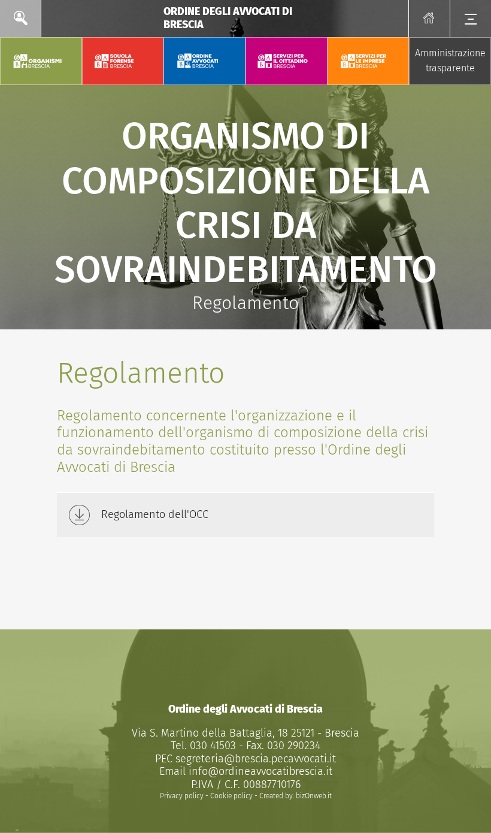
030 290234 (292, 745)
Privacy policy (182, 796)
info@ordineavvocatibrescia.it (260, 771)
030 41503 (211, 745)
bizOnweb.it (314, 796)
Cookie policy (231, 796)
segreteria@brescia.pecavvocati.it (255, 758)
